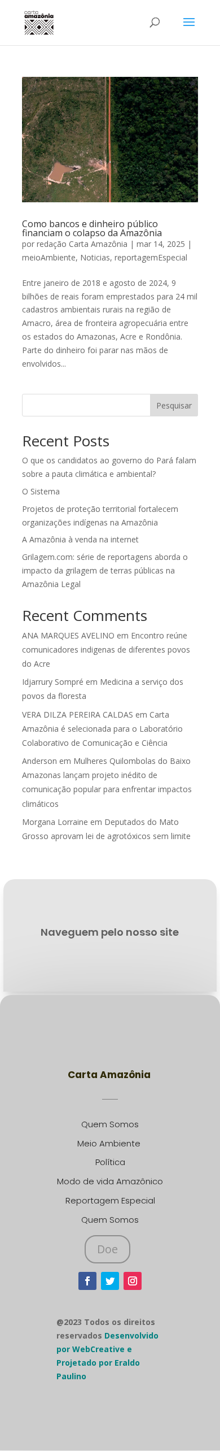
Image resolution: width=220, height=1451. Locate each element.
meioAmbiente (49, 257)
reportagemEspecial (151, 257)
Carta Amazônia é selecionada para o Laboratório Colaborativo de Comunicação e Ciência (102, 728)
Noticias (95, 257)
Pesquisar (174, 405)
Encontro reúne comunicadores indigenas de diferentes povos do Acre (106, 649)
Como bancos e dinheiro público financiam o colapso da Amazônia (92, 228)
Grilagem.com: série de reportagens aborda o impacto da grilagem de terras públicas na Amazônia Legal (105, 570)
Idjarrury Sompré (52, 681)
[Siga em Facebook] (87, 1281)
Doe (107, 1249)
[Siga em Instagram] (133, 1281)
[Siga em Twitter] (110, 1281)
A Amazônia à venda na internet (80, 539)
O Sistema (41, 491)
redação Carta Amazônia (82, 243)
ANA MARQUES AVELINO (68, 635)
